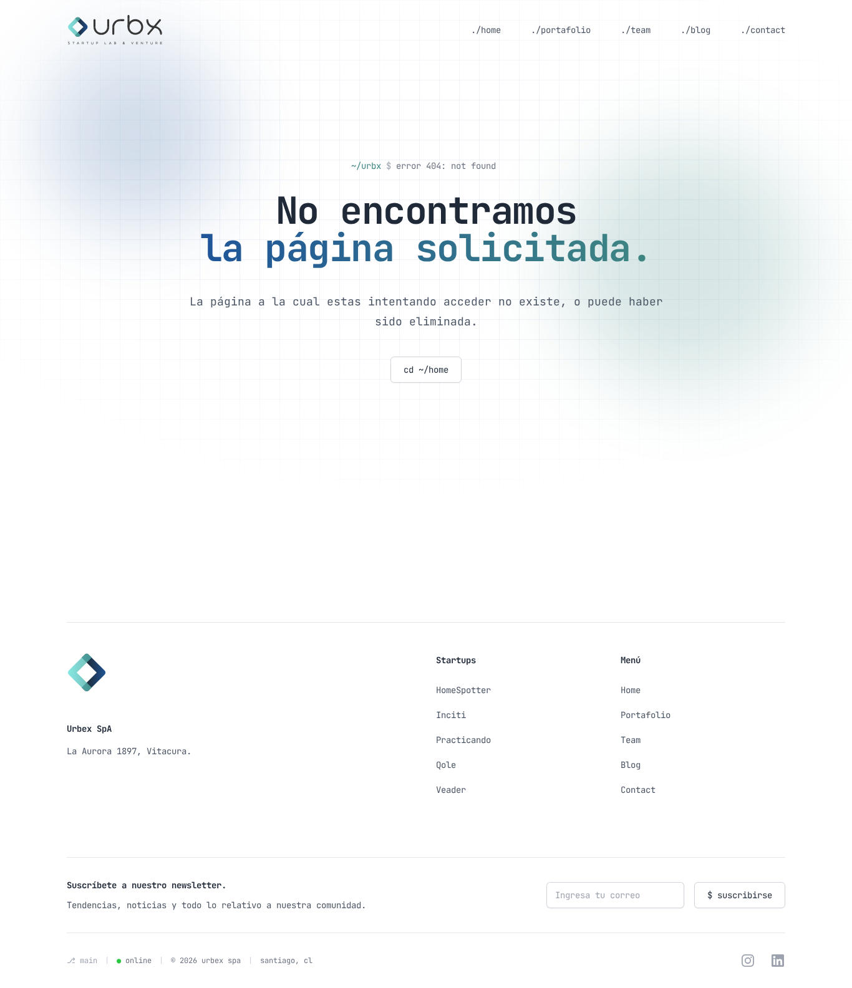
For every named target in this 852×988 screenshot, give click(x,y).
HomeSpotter (463, 690)
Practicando (463, 740)
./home (486, 30)
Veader (451, 789)
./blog (695, 30)
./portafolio (561, 30)
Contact (638, 789)
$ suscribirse (739, 895)
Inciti (451, 715)
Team (631, 740)
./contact (762, 30)
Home (631, 690)
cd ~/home (426, 369)
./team (636, 30)
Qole (446, 764)
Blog (631, 764)
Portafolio (645, 715)
